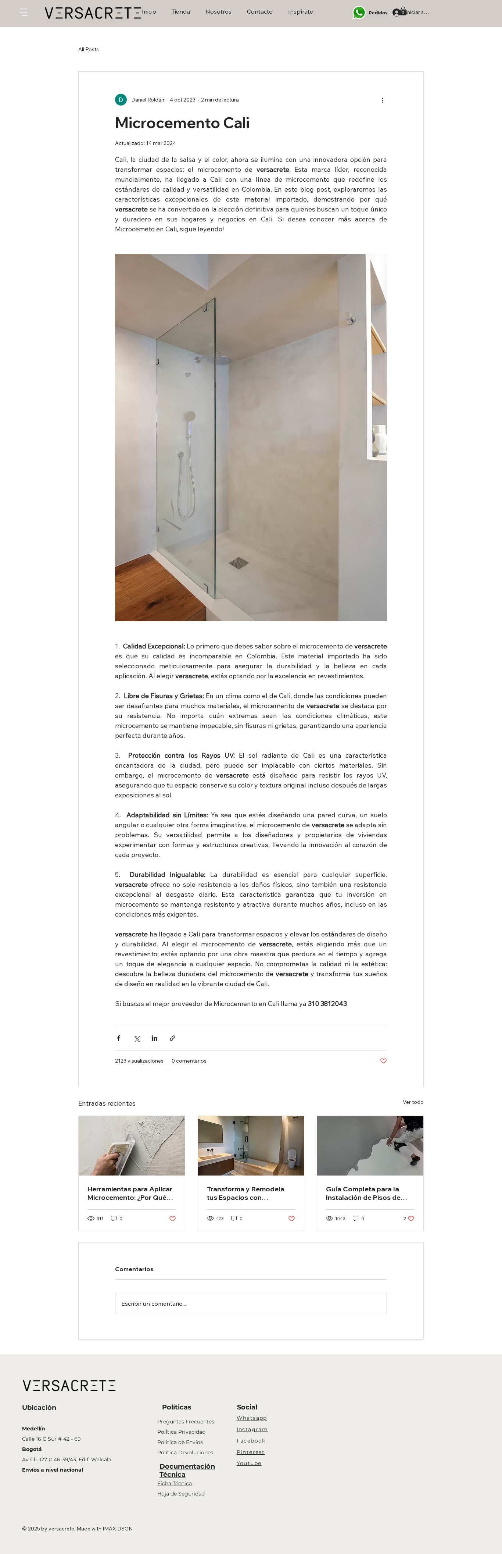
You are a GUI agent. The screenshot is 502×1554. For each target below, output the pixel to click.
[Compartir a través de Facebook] (118, 1038)
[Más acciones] (382, 99)
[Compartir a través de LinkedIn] (154, 1038)
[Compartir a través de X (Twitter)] (136, 1038)
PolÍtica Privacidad (181, 1432)
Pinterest (251, 1452)
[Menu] (24, 12)
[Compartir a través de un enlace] (172, 1038)
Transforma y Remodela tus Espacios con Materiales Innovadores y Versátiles (248, 1193)
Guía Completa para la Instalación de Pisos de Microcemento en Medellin (368, 1193)
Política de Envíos (180, 1442)
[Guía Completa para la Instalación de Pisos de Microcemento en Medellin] (370, 1146)
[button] (403, 11)
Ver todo (413, 1102)
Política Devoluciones (185, 1452)
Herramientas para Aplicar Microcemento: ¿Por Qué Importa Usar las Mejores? (129, 1193)
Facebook (251, 1440)
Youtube (249, 1463)
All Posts (88, 49)
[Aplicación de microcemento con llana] (132, 1146)
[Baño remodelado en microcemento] (251, 1146)
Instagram (252, 1429)
